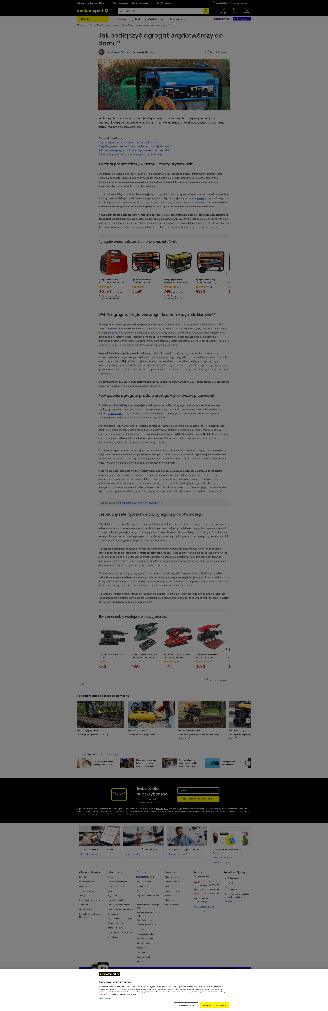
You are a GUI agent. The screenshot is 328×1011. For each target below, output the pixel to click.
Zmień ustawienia (186, 1005)
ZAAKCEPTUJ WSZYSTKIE (214, 1005)
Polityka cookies (105, 998)
